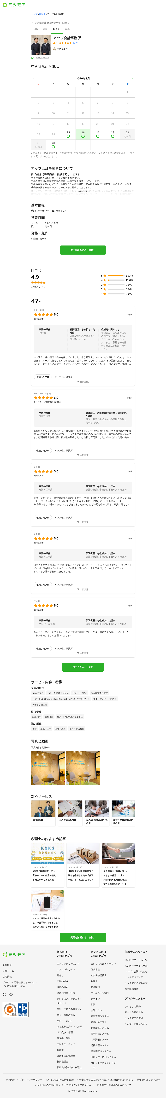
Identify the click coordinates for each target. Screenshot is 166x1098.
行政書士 (95, 969)
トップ (34, 14)
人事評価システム (100, 1039)
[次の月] (132, 78)
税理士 (42, 14)
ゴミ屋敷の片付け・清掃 (69, 1026)
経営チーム (8, 970)
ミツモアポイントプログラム (76, 1085)
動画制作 (95, 987)
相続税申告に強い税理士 (69, 1067)
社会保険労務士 (99, 975)
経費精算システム (100, 1027)
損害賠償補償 (131, 988)
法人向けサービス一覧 (136, 965)
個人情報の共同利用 (47, 1085)
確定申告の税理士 (66, 1055)
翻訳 (93, 1004)
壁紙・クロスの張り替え (69, 1009)
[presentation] (36, 29)
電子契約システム (100, 1033)
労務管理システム (100, 1045)
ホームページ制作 (100, 992)
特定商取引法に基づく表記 (93, 1079)
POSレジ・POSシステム (103, 1057)
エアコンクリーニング (68, 963)
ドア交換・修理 (65, 1032)
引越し (60, 975)
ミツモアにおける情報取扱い (60, 1079)
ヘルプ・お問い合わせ (136, 971)
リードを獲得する (134, 1012)
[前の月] (33, 78)
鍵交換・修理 (64, 1038)
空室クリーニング (66, 1044)
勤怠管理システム (100, 1016)
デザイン (95, 998)
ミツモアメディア (134, 977)
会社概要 (7, 965)
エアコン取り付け (66, 969)
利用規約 (10, 1079)
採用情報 (7, 976)
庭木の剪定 (62, 987)
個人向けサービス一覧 (136, 959)
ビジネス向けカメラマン (103, 963)
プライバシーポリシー (30, 1079)
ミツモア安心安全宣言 (136, 983)
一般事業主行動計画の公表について (113, 1085)
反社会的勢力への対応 (121, 1079)
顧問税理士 (62, 1061)
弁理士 (94, 981)
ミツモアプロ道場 (134, 1018)
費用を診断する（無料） (83, 250)
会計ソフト (96, 1010)
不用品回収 (62, 981)
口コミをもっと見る (83, 667)
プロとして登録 (133, 1006)
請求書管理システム (101, 1051)
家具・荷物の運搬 (66, 1014)
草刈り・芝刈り (65, 1020)
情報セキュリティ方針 (148, 1079)
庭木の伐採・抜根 (66, 992)
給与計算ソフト (99, 1022)
